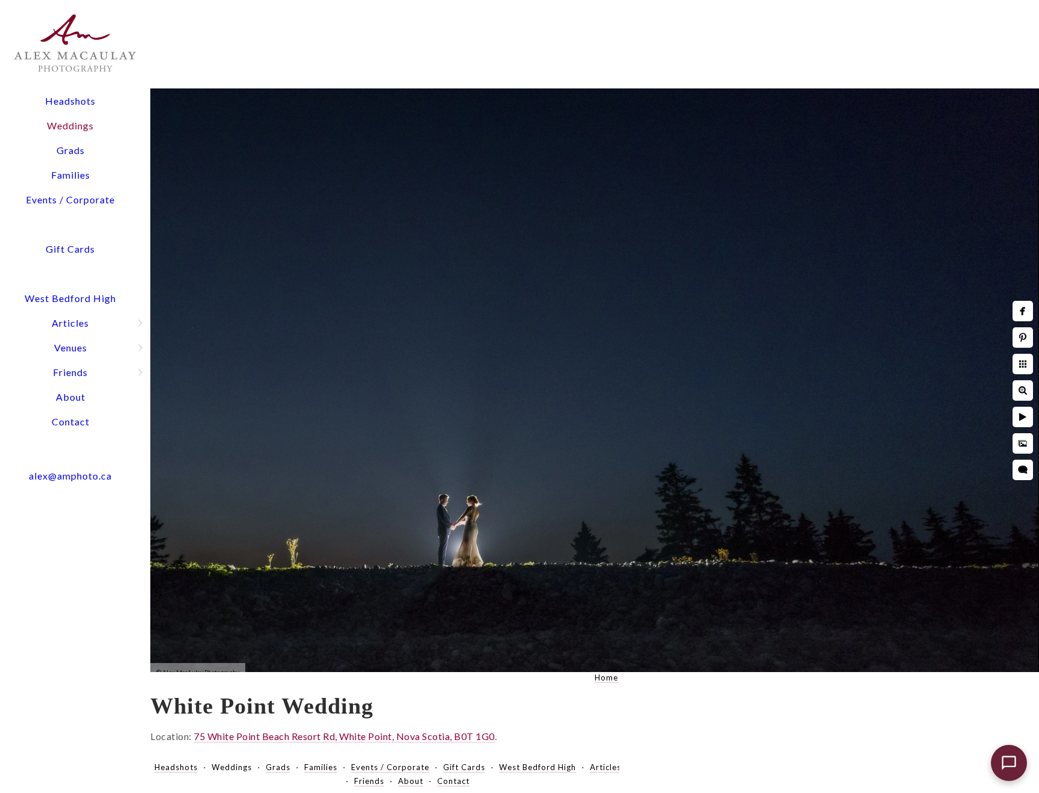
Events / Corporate (70, 199)
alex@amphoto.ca (70, 475)
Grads (71, 150)
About (70, 397)
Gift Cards (70, 249)
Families (70, 175)
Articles (70, 323)
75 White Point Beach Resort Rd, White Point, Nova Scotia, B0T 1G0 (344, 736)
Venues (70, 347)
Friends (70, 372)
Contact (71, 421)
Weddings (70, 125)
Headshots (70, 100)
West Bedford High (70, 298)
